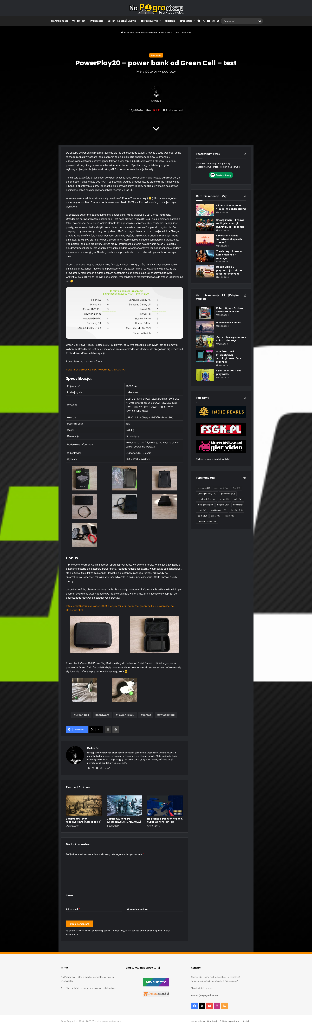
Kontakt (246, 1021)
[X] (93, 768)
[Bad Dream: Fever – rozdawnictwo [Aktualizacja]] (84, 805)
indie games (205, 504)
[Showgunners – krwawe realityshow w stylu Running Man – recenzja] (205, 224)
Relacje (171, 20)
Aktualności (61, 20)
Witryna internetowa (137, 909)
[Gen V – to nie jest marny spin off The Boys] (205, 341)
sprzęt (147, 714)
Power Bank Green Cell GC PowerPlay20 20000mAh (96, 369)
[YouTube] (97, 768)
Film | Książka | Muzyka (123, 20)
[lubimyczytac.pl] (156, 996)
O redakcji (212, 1021)
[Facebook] (89, 768)
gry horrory (228, 493)
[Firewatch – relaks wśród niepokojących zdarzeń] (205, 240)
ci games (204, 488)
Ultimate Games (207, 521)
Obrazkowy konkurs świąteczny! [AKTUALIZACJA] (124, 820)
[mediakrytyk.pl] (156, 985)
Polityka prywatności (230, 1021)
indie (238, 499)
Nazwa (70, 895)
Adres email (73, 909)
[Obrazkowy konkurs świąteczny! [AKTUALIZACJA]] (124, 805)
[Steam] (109, 768)
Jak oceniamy (198, 1021)
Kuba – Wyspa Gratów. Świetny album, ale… (230, 309)
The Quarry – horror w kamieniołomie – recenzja (229, 255)
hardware (103, 714)
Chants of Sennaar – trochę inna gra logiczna (231, 207)
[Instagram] (101, 768)
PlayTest (80, 20)
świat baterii (167, 714)
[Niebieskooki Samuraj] (205, 327)
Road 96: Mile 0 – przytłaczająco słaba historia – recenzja (229, 270)
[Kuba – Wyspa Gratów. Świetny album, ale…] (205, 312)
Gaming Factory (207, 493)
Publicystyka (150, 20)
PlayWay (237, 510)
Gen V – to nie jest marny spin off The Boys (231, 338)
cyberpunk (221, 488)
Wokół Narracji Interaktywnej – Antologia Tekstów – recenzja (228, 356)
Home (126, 32)
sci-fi (202, 516)
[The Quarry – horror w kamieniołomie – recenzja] (205, 256)
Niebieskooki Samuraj (229, 322)
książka (223, 504)
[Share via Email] (108, 729)
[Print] (115, 729)
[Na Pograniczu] (156, 8)
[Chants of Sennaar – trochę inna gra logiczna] (205, 210)
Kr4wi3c (156, 100)
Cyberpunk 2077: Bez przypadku (228, 372)
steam (229, 516)
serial (215, 516)
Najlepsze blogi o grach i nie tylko (213, 459)
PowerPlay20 (125, 714)
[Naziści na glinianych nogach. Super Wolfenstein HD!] (165, 805)
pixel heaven (218, 510)
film (236, 488)
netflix (238, 504)
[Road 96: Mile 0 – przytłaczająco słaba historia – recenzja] (205, 271)
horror (224, 499)
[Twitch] (105, 768)
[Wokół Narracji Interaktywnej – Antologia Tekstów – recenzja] (205, 356)
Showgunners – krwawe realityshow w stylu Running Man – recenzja (230, 223)
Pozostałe (186, 20)
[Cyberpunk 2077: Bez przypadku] (205, 375)
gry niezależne (206, 499)
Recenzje (98, 20)
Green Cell (82, 714)
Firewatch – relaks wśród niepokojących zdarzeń (229, 239)
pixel (202, 510)
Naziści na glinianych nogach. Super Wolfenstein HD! (165, 820)
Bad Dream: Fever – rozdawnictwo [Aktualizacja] (83, 820)
